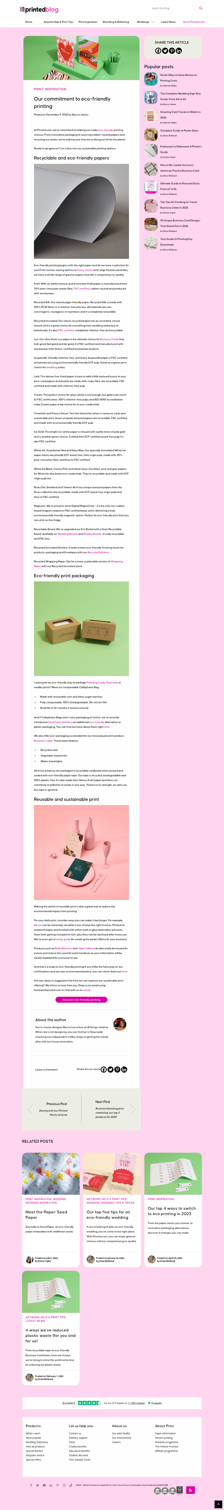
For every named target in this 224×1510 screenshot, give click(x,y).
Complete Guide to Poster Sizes (179, 130)
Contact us (75, 1433)
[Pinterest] (117, 1069)
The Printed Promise (166, 1446)
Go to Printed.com (194, 22)
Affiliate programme (166, 1451)
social (86, 990)
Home (28, 22)
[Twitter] (110, 1069)
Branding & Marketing (116, 22)
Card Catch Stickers (60, 722)
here (106, 727)
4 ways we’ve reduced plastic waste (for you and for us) (51, 1335)
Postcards (112, 682)
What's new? (33, 1433)
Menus (38, 925)
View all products (35, 1446)
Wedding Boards (68, 534)
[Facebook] (104, 1069)
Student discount (78, 1455)
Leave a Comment (46, 1069)
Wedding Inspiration (41, 1203)
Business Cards (109, 339)
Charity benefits (78, 1446)
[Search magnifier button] (200, 8)
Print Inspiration (88, 22)
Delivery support (78, 1437)
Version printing (164, 1437)
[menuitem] (29, 22)
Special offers (33, 1459)
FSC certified (82, 288)
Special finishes (34, 1451)
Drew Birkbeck (170, 136)
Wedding (59, 1199)
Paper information (165, 1433)
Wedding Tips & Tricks (118, 1203)
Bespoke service (35, 1455)
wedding (51, 367)
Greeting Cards (96, 682)
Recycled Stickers (98, 552)
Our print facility (121, 1433)
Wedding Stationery (37, 1442)
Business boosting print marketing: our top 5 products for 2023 (110, 1112)
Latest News (168, 22)
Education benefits (79, 1451)
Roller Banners (63, 948)
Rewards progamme (166, 1442)
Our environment (121, 1437)
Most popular (33, 1437)
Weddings (143, 22)
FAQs (72, 1442)
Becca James (169, 104)
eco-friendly (105, 130)
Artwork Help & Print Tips (58, 22)
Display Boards (92, 534)
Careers (116, 1442)
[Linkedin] (124, 1069)
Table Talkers (85, 948)
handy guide (63, 939)
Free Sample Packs (79, 1459)
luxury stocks (85, 270)
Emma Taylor (169, 157)
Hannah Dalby (170, 86)
